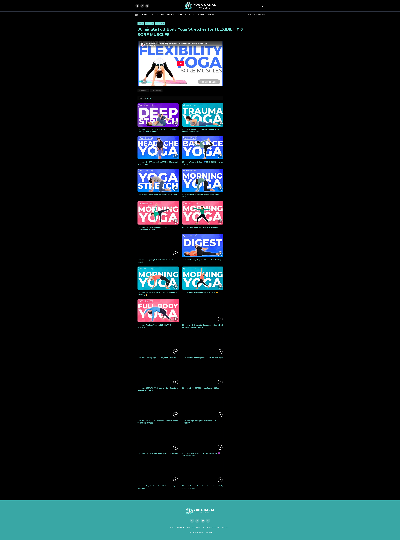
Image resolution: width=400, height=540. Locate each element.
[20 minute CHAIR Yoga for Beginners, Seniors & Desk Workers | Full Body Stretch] (203, 310)
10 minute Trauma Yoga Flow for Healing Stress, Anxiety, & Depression (200, 130)
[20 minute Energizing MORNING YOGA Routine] (203, 213)
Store (201, 14)
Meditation (167, 14)
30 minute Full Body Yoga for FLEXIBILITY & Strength (202, 358)
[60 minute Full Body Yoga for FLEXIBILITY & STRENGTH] (158, 310)
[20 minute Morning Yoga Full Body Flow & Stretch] (158, 343)
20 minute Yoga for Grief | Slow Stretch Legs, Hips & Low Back (158, 487)
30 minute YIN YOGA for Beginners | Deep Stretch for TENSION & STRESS (158, 422)
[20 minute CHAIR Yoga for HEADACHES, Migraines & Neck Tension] (158, 147)
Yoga (153, 14)
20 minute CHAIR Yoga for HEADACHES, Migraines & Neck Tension (158, 163)
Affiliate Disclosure (211, 527)
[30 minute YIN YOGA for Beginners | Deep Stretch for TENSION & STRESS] (158, 406)
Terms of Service (193, 527)
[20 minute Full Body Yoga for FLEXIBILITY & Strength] (158, 439)
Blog (191, 14)
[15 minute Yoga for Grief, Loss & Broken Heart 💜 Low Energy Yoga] (203, 439)
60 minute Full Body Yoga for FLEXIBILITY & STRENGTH (154, 326)
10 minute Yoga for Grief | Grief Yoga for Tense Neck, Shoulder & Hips (202, 487)
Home (144, 14)
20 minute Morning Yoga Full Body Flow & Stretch (157, 358)
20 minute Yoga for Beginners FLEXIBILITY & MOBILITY (199, 422)
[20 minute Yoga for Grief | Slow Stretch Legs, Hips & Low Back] (158, 471)
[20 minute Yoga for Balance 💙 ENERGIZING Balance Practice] (203, 147)
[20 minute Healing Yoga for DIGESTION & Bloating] (203, 245)
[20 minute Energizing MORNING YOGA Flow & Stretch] (158, 245)
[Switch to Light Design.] (263, 5)
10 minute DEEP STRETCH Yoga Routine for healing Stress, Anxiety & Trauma (157, 130)
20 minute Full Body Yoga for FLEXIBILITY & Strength (158, 453)
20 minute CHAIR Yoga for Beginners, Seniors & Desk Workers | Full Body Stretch (202, 326)
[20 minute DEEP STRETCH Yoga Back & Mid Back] (203, 373)
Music (181, 14)
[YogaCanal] (200, 5)
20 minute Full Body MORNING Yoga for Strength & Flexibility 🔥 (157, 293)
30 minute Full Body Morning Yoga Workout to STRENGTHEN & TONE (155, 228)
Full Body (149, 23)
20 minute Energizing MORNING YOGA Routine (200, 227)
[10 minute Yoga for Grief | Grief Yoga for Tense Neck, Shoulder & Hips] (203, 471)
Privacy (180, 527)
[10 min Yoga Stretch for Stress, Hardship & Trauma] (158, 180)
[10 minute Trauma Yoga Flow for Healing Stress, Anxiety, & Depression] (203, 115)
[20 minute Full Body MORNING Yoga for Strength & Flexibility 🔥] (158, 278)
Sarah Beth (160, 23)
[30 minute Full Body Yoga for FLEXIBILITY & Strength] (203, 343)
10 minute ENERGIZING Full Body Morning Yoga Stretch (200, 196)
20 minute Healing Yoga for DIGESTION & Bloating (201, 260)
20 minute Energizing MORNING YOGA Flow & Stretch (155, 261)
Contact (225, 527)
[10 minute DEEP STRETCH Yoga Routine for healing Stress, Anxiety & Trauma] (158, 115)
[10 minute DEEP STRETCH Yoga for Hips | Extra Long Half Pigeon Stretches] (158, 373)
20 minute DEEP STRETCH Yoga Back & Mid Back (201, 388)
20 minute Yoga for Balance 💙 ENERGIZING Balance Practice (202, 163)
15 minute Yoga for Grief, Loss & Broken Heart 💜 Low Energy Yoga (201, 454)
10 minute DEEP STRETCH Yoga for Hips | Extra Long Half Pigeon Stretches (158, 389)
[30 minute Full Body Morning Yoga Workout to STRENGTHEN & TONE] (158, 213)
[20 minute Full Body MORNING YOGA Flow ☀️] (203, 278)
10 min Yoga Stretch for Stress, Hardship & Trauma (157, 195)
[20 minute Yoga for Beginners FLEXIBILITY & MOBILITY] (203, 406)
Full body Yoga (143, 91)
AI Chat (211, 14)
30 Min (141, 23)
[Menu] (136, 14)
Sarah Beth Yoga (156, 91)
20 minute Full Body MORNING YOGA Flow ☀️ (200, 292)
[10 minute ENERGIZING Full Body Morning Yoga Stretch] (203, 180)
